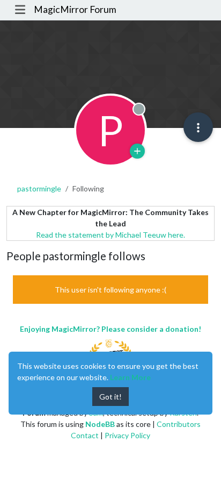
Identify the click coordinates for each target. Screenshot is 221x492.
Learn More (130, 377)
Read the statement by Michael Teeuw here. (110, 234)
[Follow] (137, 151)
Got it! (110, 396)
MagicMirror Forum (75, 9)
